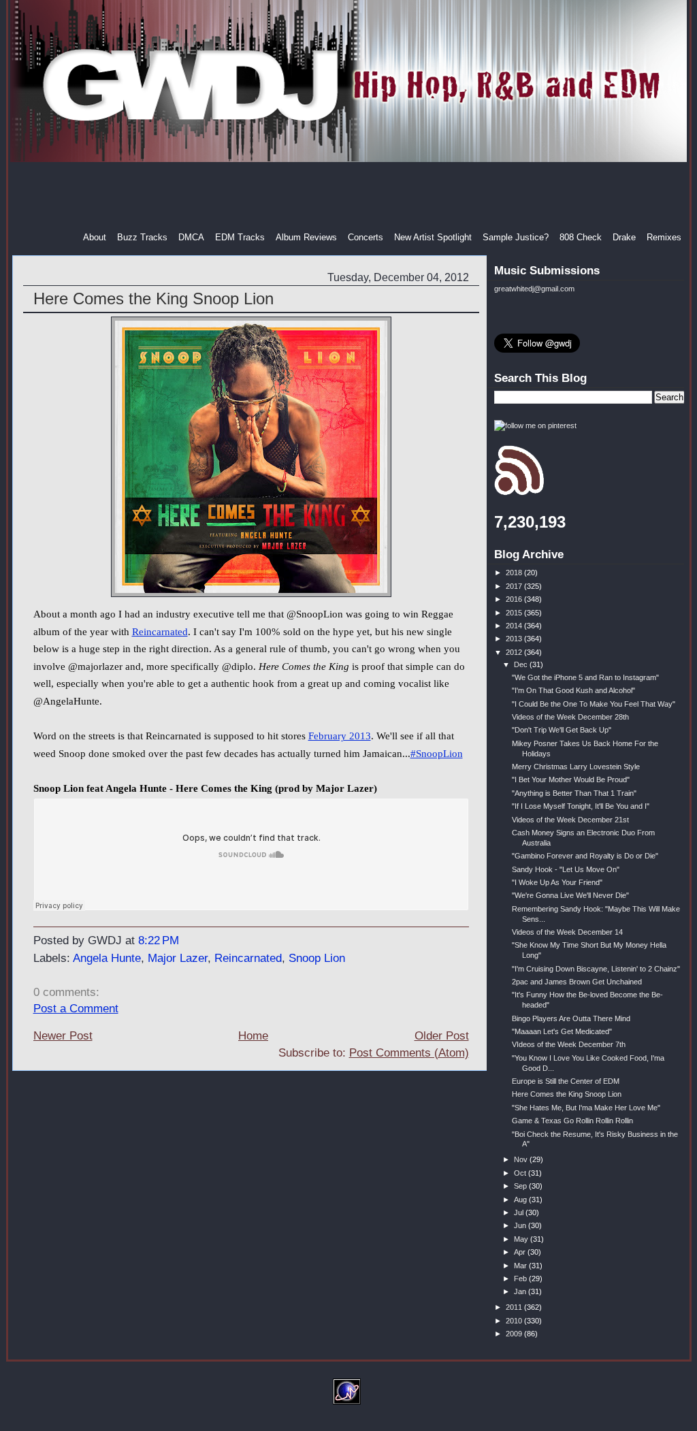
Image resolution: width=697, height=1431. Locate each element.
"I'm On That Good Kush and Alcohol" (573, 690)
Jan (521, 1291)
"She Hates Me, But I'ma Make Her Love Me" (586, 1108)
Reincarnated (160, 631)
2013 (515, 638)
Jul (519, 1212)
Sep (521, 1186)
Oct (521, 1173)
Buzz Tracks (142, 237)
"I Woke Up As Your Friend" (557, 882)
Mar (521, 1265)
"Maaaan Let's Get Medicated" (562, 1031)
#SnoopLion (436, 753)
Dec (522, 664)
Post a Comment (75, 1008)
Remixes (664, 237)
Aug (521, 1199)
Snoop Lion (317, 958)
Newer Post (63, 1035)
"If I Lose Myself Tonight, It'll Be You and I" (580, 806)
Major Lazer (178, 958)
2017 (515, 586)
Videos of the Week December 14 (567, 932)
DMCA (191, 237)
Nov (522, 1159)
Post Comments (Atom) (409, 1052)
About (94, 237)
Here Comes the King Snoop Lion (153, 298)
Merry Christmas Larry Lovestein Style (576, 766)
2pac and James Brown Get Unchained (577, 982)
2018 (515, 572)
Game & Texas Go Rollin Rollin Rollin (572, 1120)
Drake (624, 237)
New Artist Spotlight (433, 237)
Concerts (365, 237)
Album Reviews (306, 237)
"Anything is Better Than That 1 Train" (574, 793)
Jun (521, 1225)
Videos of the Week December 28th (570, 717)
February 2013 (339, 735)
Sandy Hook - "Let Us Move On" (565, 869)
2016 (515, 599)
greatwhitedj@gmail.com (534, 289)
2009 (515, 1334)
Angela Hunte (107, 958)
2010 (515, 1321)
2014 (515, 626)
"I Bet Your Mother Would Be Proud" (571, 779)
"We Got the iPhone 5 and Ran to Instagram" (585, 677)
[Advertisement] (350, 196)
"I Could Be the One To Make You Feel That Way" (593, 704)
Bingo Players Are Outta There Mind (571, 1018)
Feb (521, 1278)
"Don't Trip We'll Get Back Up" (561, 730)
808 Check (581, 237)
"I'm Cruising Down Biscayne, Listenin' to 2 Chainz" (596, 969)
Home (253, 1035)
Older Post (442, 1035)
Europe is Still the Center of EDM (565, 1081)
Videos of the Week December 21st (570, 820)
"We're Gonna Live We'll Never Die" (570, 895)
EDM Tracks (240, 237)
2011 (515, 1307)
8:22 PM (158, 940)
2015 (515, 613)
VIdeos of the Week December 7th (569, 1044)
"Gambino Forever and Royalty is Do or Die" (585, 856)
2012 (515, 652)
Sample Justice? (516, 237)
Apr (521, 1252)
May (522, 1239)
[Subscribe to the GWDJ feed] (519, 493)
